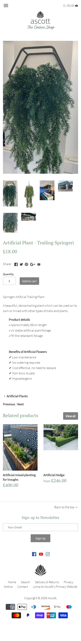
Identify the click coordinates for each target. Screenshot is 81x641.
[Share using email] (38, 263)
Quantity (8, 274)
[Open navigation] (6, 5)
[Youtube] (41, 553)
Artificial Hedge (53, 475)
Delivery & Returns (47, 582)
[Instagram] (48, 553)
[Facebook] (34, 553)
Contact (22, 586)
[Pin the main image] (26, 263)
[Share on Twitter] (21, 263)
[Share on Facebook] (16, 263)
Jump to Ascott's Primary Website (55, 586)
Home (12, 582)
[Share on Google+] (32, 263)
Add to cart (29, 281)
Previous (9, 404)
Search (25, 582)
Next (20, 404)
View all (70, 416)
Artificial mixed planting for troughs (19, 477)
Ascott (52, 598)
